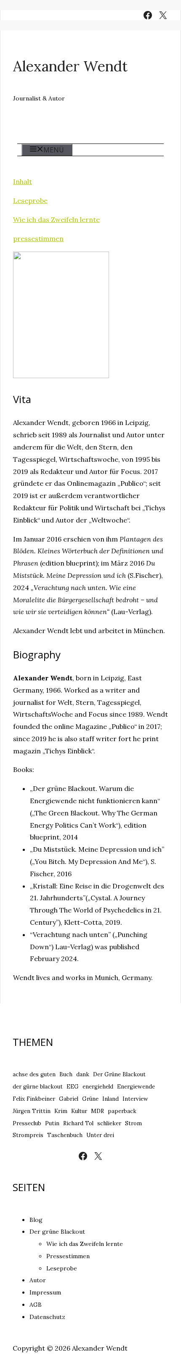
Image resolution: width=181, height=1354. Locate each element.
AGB (35, 1304)
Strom (133, 1123)
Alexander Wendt (70, 66)
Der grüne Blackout (57, 1231)
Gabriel (68, 1098)
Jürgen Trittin (32, 1111)
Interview (135, 1098)
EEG (73, 1086)
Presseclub (27, 1123)
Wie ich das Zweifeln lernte (56, 219)
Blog (36, 1220)
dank (82, 1074)
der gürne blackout (38, 1086)
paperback (122, 1111)
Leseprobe (30, 200)
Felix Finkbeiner (34, 1098)
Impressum (45, 1292)
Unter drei (100, 1135)
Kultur (79, 1111)
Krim (60, 1111)
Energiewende (136, 1086)
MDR (97, 1111)
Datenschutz (47, 1317)
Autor (37, 1280)
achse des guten (34, 1074)
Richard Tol (78, 1123)
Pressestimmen (68, 1256)
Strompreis (28, 1135)
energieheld (98, 1086)
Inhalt (22, 181)
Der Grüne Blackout (119, 1074)
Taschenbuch (65, 1135)
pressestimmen (38, 238)
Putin (52, 1123)
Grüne (90, 1098)
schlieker (109, 1123)
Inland (110, 1098)
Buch (65, 1074)
